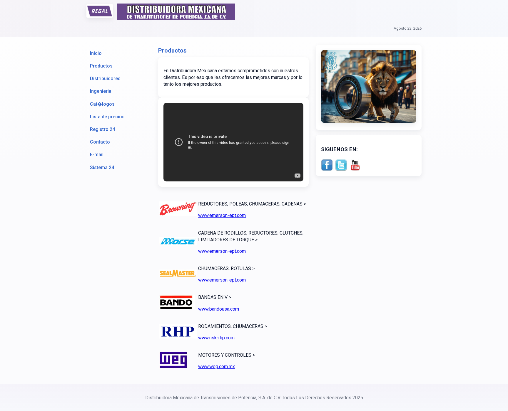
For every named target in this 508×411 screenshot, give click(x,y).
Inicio (96, 53)
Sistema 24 (102, 167)
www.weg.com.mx (216, 366)
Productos (101, 66)
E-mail (96, 154)
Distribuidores (105, 78)
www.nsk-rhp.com (216, 338)
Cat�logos (102, 104)
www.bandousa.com (218, 309)
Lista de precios (107, 116)
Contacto (100, 142)
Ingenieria (100, 91)
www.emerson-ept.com (222, 215)
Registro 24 (102, 129)
